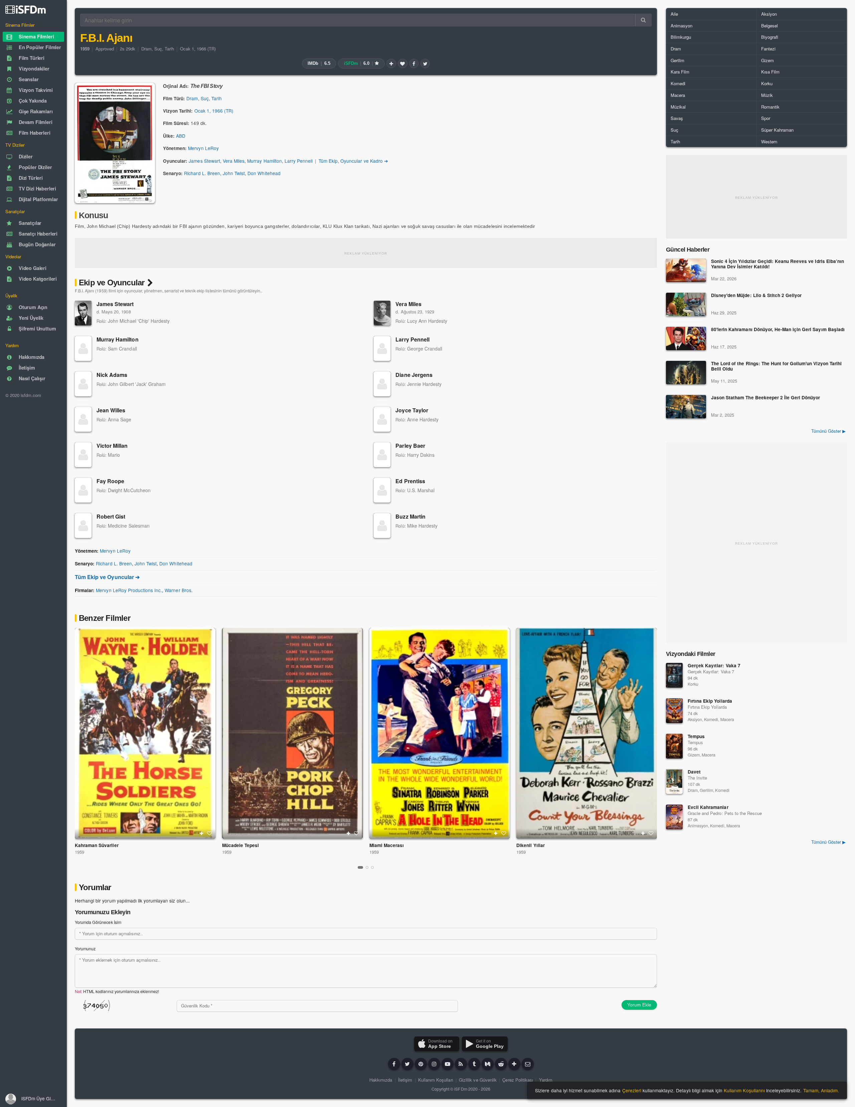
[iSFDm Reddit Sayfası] (501, 1064)
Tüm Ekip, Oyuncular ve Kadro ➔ (353, 160)
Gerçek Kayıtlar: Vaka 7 (714, 665)
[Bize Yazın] (528, 1064)
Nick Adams (112, 375)
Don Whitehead (263, 173)
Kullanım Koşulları (435, 1080)
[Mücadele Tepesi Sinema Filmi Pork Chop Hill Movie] (292, 733)
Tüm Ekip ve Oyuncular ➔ (107, 577)
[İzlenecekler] (391, 63)
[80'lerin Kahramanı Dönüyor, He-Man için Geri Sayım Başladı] (686, 338)
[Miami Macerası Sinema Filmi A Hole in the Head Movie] (439, 733)
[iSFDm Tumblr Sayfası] (474, 1064)
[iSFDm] (25, 9)
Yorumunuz (85, 949)
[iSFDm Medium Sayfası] (488, 1064)
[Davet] (674, 781)
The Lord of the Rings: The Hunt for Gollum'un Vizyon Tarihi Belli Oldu (776, 366)
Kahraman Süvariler (97, 845)
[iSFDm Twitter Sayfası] (407, 1064)
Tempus (696, 736)
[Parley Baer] (382, 454)
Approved (105, 48)
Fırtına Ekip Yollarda (710, 701)
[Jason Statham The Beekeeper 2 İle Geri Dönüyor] (686, 406)
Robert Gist (111, 516)
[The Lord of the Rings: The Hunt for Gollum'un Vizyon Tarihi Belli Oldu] (686, 372)
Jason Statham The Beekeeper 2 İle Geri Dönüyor (765, 398)
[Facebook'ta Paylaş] (413, 63)
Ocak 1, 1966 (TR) (198, 48)
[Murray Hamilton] (83, 348)
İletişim (405, 1080)
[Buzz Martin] (382, 525)
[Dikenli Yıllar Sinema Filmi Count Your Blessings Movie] (586, 733)
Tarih (169, 48)
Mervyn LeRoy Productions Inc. (129, 590)
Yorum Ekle (639, 1004)
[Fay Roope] (83, 490)
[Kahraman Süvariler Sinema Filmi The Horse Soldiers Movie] (145, 733)
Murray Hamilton (264, 160)
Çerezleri (631, 1090)
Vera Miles (233, 160)
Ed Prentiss (410, 481)
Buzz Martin (410, 516)
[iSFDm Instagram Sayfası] (434, 1064)
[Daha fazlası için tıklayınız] (514, 1064)
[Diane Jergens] (382, 384)
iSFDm (460, 1089)
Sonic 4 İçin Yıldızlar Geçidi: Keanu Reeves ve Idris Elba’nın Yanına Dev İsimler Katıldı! (777, 264)
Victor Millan (112, 445)
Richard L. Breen (202, 173)
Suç (158, 48)
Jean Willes (111, 410)
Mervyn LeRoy (203, 148)
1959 (79, 852)
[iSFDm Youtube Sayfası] (448, 1064)
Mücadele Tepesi (240, 845)
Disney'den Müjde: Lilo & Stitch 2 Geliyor (756, 295)
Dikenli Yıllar (530, 845)
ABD (180, 135)
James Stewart (204, 160)
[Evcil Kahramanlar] (674, 817)
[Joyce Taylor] (382, 419)
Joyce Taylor (411, 410)
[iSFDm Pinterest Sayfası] (421, 1064)
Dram (146, 48)
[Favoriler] (402, 63)
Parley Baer (410, 445)
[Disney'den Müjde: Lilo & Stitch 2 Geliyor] (686, 304)
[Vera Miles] (382, 313)
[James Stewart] (83, 313)
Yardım (545, 1080)
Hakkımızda (380, 1080)
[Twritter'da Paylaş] (425, 63)
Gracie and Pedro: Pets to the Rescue (725, 813)
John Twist (234, 173)
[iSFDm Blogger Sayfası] (461, 1064)
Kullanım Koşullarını (744, 1090)
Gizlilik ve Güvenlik (478, 1080)
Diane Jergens (414, 375)
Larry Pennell (299, 160)
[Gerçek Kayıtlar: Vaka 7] (674, 675)
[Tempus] (674, 746)
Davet (694, 772)
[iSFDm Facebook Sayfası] (394, 1064)
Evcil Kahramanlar (708, 807)
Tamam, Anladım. (821, 1090)
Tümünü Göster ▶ (828, 431)
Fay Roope (110, 481)
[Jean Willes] (83, 419)
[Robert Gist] (83, 525)
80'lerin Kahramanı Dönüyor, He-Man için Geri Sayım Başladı (778, 329)
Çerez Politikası (517, 1080)
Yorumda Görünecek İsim (98, 922)
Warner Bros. (178, 590)
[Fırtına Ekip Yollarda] (674, 710)
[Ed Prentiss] (382, 490)
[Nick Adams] (83, 384)
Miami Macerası (386, 845)
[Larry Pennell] (382, 348)
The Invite (697, 778)
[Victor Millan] (83, 454)
